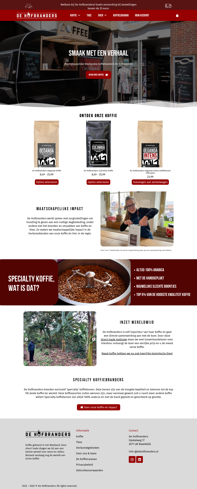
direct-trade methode (114, 339)
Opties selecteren (46, 182)
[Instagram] (132, 459)
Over (100, 15)
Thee (89, 15)
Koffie (73, 15)
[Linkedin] (139, 459)
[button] (103, 219)
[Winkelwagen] (177, 15)
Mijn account (142, 15)
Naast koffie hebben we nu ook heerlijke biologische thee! (137, 353)
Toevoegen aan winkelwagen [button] (150, 182)
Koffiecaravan (121, 15)
